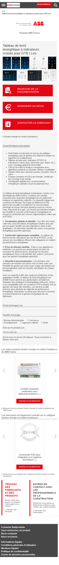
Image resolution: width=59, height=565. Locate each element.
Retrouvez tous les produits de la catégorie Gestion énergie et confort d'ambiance (28, 475)
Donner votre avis (10, 332)
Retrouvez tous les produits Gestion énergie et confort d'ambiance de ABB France (28, 409)
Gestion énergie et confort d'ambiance (21, 136)
